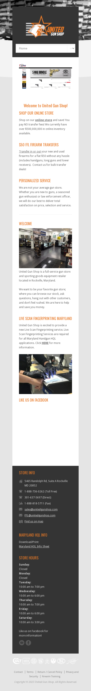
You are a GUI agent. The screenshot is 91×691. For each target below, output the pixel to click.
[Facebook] (28, 643)
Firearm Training (51, 676)
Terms (30, 672)
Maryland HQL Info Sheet (34, 546)
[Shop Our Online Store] (45, 76)
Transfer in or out (30, 151)
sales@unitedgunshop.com (41, 509)
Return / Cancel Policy (50, 672)
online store (43, 120)
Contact (18, 672)
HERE (45, 343)
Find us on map (34, 521)
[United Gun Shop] (45, 37)
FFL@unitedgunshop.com (40, 515)
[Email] (22, 642)
